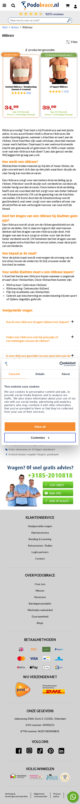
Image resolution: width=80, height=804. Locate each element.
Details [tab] (40, 373)
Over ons (40, 584)
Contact (40, 558)
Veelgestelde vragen (40, 526)
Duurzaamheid (40, 616)
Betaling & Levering (40, 539)
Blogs (40, 622)
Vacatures (40, 597)
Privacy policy (57, 795)
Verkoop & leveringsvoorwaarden (16, 795)
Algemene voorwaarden (40, 795)
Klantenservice (40, 532)
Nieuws (40, 590)
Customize (38, 437)
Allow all (40, 426)
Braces (15, 27)
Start (5, 27)
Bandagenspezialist (40, 603)
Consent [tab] (14, 373)
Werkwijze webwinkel (40, 610)
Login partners (40, 552)
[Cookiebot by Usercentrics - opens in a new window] (59, 364)
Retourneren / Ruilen (40, 545)
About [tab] (66, 373)
